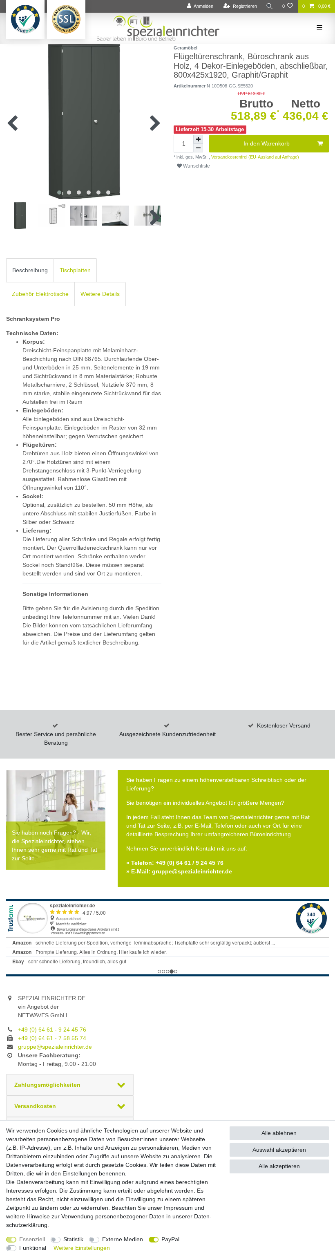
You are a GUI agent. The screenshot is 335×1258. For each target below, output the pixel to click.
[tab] (30, 270)
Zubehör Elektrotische (40, 294)
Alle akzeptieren (279, 1166)
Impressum (178, 1207)
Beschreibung (30, 270)
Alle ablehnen (279, 1133)
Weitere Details (100, 294)
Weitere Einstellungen (82, 1248)
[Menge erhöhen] (198, 139)
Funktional (32, 1248)
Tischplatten (75, 270)
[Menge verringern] (198, 148)
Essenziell (32, 1239)
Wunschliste (196, 166)
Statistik (73, 1239)
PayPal (170, 1239)
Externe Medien (122, 1239)
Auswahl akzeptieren (279, 1149)
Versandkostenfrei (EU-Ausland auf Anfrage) (254, 156)
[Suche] (269, 6)
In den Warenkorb (266, 143)
